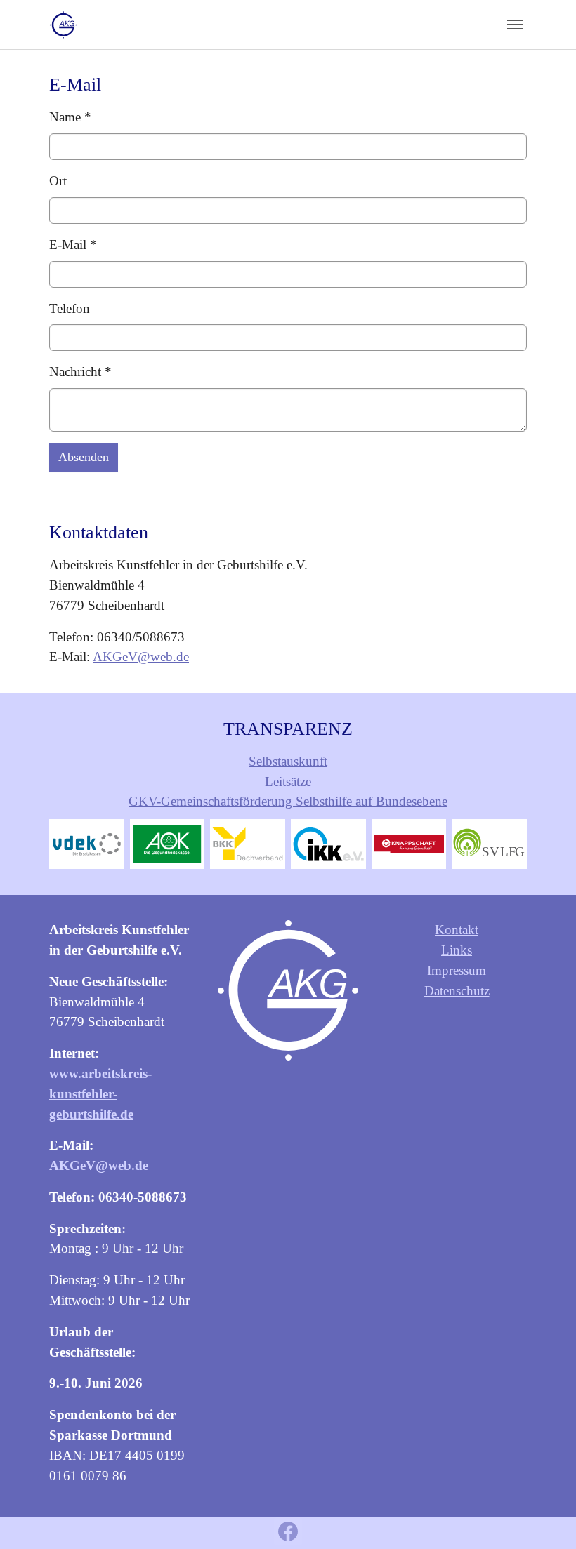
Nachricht (80, 371)
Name (70, 116)
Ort (58, 180)
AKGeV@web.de (141, 656)
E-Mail (73, 244)
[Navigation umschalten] (515, 24)
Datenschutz (457, 990)
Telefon (69, 308)
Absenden (83, 457)
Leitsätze (288, 781)
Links (456, 950)
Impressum (456, 970)
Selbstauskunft (288, 761)
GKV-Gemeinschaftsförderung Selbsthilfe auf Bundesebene (288, 801)
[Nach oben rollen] (541, 1514)
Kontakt (456, 929)
